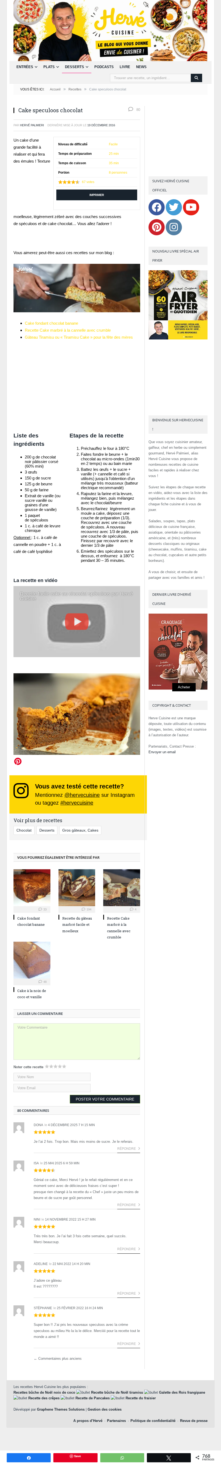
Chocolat (24, 830)
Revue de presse (194, 1421)
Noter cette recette (28, 1067)
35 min (114, 163)
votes (88, 182)
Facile (113, 144)
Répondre (127, 1149)
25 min (114, 154)
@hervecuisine (82, 795)
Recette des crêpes (44, 1398)
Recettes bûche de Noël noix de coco (44, 1392)
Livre (125, 67)
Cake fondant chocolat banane (51, 323)
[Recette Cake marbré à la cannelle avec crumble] (121, 887)
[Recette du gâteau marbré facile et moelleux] (76, 887)
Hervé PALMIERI (32, 125)
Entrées (24, 67)
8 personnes (118, 172)
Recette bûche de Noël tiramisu (117, 1392)
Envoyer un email (162, 752)
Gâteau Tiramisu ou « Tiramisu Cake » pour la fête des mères (79, 337)
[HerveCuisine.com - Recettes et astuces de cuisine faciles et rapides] (110, 30)
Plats (49, 67)
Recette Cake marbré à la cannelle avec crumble (68, 330)
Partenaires (116, 1421)
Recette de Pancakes (92, 1398)
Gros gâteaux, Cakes (80, 830)
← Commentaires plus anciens (58, 1359)
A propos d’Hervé (87, 1421)
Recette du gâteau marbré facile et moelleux (77, 924)
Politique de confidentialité (152, 1421)
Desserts (74, 67)
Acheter (184, 687)
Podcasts (104, 67)
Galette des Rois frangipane (182, 1392)
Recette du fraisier (141, 1398)
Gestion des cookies (105, 1409)
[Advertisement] (76, 386)
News (141, 67)
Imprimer (96, 195)
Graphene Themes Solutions (61, 1409)
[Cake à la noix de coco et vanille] (31, 960)
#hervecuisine (76, 803)
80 (137, 110)
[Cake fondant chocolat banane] (31, 887)
